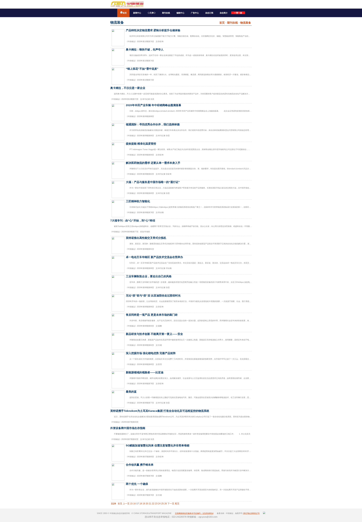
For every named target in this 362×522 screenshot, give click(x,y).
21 (150, 503)
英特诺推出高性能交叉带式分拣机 (146, 237)
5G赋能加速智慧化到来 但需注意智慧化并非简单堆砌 (157, 445)
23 (156, 503)
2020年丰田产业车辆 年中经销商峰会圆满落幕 (153, 105)
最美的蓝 (131, 391)
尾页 (177, 503)
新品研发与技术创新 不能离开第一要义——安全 (154, 334)
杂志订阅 (209, 13)
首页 (125, 13)
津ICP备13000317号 (251, 513)
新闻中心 (137, 13)
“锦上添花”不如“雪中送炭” (142, 68)
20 (147, 503)
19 (144, 503)
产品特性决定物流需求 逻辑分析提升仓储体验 (153, 30)
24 (159, 503)
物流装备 (245, 22)
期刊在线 (166, 13)
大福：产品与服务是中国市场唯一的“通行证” (153, 182)
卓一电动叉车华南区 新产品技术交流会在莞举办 (154, 257)
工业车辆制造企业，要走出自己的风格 (149, 276)
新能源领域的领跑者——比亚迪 (144, 372)
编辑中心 (180, 13)
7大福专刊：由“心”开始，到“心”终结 (132, 220)
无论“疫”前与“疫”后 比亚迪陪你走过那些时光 (153, 295)
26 (165, 503)
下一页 (170, 503)
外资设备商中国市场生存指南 (127, 428)
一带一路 (238, 13)
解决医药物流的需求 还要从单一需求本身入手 (153, 162)
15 (131, 503)
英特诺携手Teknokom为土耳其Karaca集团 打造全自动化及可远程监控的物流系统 (159, 410)
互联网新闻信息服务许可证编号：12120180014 (194, 513)
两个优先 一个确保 (137, 483)
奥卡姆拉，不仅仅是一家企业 (127, 87)
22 (153, 503)
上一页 (126, 503)
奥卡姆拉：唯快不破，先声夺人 (144, 49)
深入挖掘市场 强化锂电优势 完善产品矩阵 (151, 353)
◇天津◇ (152, 13)
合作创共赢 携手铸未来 (139, 464)
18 (140, 503)
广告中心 (195, 13)
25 (162, 503)
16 (134, 503)
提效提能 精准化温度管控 (141, 143)
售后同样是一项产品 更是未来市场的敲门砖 (152, 314)
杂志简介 (224, 13)
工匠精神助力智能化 (138, 201)
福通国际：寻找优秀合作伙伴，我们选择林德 (153, 124)
